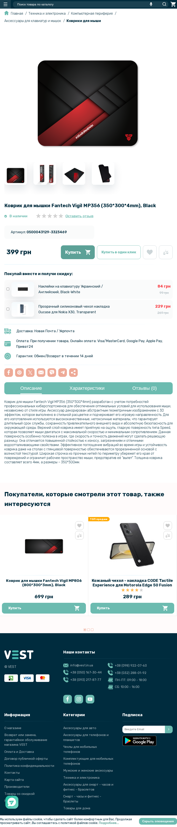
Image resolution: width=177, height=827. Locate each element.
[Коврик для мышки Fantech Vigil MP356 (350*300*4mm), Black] (88, 155)
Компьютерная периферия (92, 13)
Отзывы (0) (144, 388)
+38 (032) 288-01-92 (130, 673)
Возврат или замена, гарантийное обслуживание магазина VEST (25, 740)
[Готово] (169, 729)
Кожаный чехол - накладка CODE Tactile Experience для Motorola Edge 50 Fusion (132, 582)
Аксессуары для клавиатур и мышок (32, 21)
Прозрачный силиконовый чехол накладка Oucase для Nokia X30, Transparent (74, 309)
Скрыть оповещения (158, 821)
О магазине (12, 728)
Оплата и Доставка (19, 752)
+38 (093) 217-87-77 (85, 680)
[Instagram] (78, 699)
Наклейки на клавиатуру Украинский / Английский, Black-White (70, 289)
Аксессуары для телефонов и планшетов (86, 737)
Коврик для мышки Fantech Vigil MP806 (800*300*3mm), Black (44, 582)
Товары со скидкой (19, 794)
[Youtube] (90, 699)
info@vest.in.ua (81, 665)
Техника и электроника (47, 13)
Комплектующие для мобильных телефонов (88, 761)
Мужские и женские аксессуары (88, 770)
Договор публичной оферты (26, 759)
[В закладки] (150, 252)
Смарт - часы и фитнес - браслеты (82, 798)
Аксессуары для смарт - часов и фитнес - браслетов (88, 787)
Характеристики (87, 388)
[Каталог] (5, 4)
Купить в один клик (118, 252)
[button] (85, 629)
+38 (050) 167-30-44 (86, 672)
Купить (73, 252)
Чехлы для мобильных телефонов (80, 749)
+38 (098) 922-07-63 (131, 665)
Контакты (12, 773)
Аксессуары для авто (79, 728)
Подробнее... (109, 823)
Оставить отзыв (79, 216)
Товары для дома (76, 808)
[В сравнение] (166, 252)
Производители (16, 787)
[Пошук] (163, 4)
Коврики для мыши (83, 21)
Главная (17, 13)
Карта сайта (14, 780)
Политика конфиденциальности (29, 766)
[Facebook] (67, 699)
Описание (31, 388)
